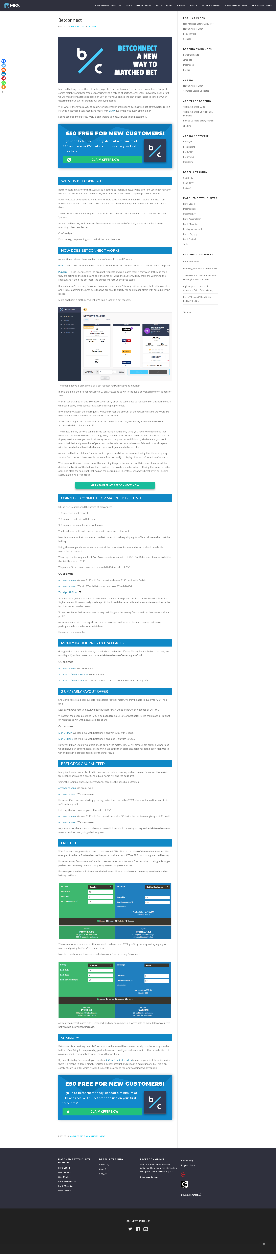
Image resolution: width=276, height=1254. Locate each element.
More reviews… (65, 1190)
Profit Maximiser (191, 224)
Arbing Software (262, 5)
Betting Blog (187, 1160)
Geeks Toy (188, 177)
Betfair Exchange (191, 54)
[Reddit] (3, 70)
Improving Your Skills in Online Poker (200, 268)
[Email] (145, 1229)
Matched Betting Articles (84, 1136)
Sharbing (187, 125)
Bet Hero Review (191, 261)
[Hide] (2, 92)
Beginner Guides (188, 1165)
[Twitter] (3, 65)
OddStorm (188, 162)
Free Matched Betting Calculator (198, 23)
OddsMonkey (189, 213)
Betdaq (186, 69)
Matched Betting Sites (108, 5)
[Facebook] (3, 61)
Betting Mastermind (192, 229)
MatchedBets (189, 208)
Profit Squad (189, 203)
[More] (3, 87)
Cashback (187, 38)
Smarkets (187, 59)
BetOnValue (188, 156)
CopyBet (187, 188)
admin (92, 26)
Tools (193, 5)
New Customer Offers (138, 5)
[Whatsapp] (3, 83)
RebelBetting (189, 146)
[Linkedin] (3, 74)
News (102, 1136)
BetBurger (188, 151)
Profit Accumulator (192, 219)
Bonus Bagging (190, 234)
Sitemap (187, 312)
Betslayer (187, 141)
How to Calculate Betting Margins (198, 120)
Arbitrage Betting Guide (194, 106)
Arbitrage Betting (236, 5)
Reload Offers (164, 5)
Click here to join (149, 1177)
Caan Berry (188, 182)
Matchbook (188, 64)
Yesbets (186, 244)
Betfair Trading (211, 5)
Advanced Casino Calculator (196, 90)
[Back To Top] (264, 1244)
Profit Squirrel (189, 239)
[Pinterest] (3, 78)
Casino (181, 5)
